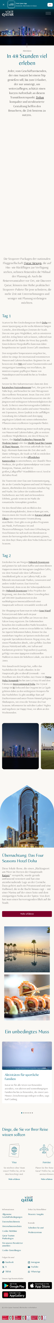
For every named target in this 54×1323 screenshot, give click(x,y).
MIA (20, 364)
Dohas (40, 98)
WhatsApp (35, 1271)
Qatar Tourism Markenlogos (8, 1237)
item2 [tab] (21, 1112)
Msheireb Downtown (38, 562)
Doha (44, 322)
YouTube (34, 1267)
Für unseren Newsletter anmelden (12, 1244)
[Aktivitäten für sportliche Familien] (27, 1072)
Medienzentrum (35, 1232)
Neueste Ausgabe (36, 1214)
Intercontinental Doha (24, 684)
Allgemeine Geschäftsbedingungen (12, 1216)
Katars (6, 875)
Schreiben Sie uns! (36, 1227)
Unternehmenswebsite (12, 1226)
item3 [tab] (25, 1112)
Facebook (9, 1262)
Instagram (35, 1262)
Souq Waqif (45, 610)
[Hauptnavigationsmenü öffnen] (48, 13)
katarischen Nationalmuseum (16, 387)
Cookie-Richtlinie (9, 1231)
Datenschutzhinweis (11, 1221)
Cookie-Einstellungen (11, 1250)
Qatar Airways (33, 263)
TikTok (8, 1271)
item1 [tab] (28, 1112)
